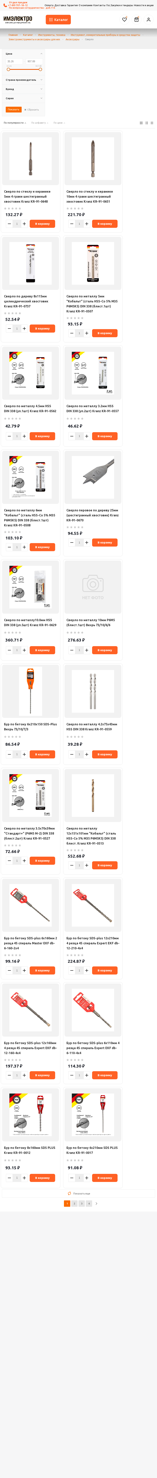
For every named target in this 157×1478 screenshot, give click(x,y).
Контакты (99, 5)
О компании (85, 5)
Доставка (60, 5)
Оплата (49, 5)
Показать (13, 109)
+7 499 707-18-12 (18, 5)
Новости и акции (144, 5)
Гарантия (72, 5)
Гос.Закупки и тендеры (119, 5)
